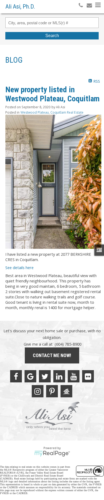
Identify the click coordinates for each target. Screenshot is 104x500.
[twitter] (45, 376)
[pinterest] (52, 391)
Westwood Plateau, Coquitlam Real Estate (52, 112)
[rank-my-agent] (66, 391)
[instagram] (37, 391)
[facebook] (16, 376)
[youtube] (73, 376)
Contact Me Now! (52, 355)
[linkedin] (59, 376)
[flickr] (88, 376)
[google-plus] (30, 376)
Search (52, 35)
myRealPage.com (52, 453)
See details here (19, 267)
